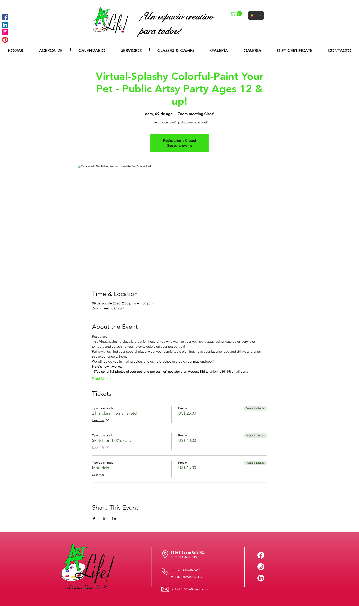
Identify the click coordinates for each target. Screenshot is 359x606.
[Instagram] (5, 32)
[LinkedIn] (260, 578)
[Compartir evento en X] (104, 518)
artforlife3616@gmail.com (189, 589)
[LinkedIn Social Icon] (5, 25)
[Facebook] (5, 17)
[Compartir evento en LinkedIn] (114, 518)
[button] (236, 13)
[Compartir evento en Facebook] (94, 518)
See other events (179, 145)
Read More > (102, 379)
